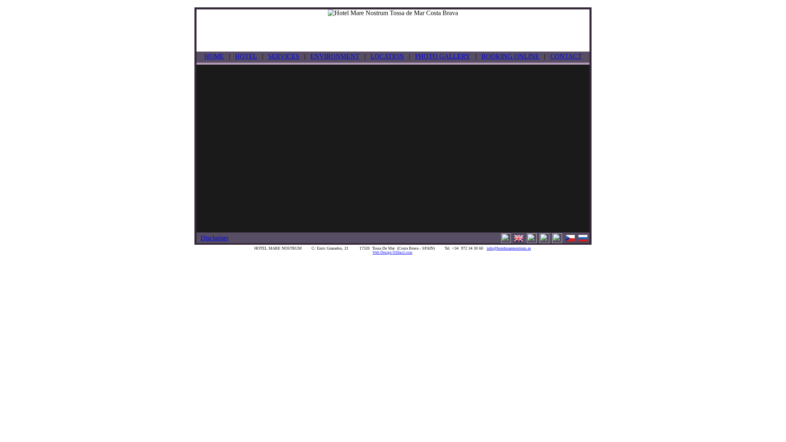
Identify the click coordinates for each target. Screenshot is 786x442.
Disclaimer (214, 238)
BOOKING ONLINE (510, 56)
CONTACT (566, 56)
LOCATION (387, 56)
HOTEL (246, 56)
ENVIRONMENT (334, 56)
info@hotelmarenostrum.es (509, 248)
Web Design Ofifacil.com (392, 252)
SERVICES (283, 56)
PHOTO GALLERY (442, 56)
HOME (214, 56)
